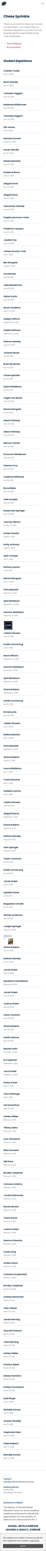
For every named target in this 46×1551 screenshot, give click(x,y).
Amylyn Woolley (12, 1420)
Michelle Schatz (12, 1409)
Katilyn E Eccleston (14, 1387)
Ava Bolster (10, 273)
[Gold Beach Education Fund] (4, 3)
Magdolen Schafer (14, 903)
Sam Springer (11, 847)
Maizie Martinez (12, 160)
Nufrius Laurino (12, 567)
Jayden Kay (10, 239)
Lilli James (9, 127)
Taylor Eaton (10, 1217)
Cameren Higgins (13, 93)
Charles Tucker (12, 70)
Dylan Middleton (14, 43)
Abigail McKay (11, 813)
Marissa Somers (12, 138)
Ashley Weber (11, 1116)
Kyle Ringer (10, 1398)
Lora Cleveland (12, 1138)
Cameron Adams (13, 1184)
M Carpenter (10, 1059)
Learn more (34, 1540)
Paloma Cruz (11, 465)
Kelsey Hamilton (12, 1375)
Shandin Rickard (12, 1330)
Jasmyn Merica (12, 521)
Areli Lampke (10, 499)
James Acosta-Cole (15, 251)
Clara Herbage (12, 1093)
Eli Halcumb (10, 711)
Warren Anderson (13, 914)
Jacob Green (11, 881)
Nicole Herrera (11, 1206)
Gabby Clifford (12, 318)
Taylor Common (12, 858)
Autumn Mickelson (14, 612)
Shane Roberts (11, 689)
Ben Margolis (11, 262)
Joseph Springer (12, 926)
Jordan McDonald (13, 1195)
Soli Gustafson (12, 1105)
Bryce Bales (10, 488)
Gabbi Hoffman (12, 330)
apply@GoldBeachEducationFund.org (19, 1482)
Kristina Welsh (11, 1364)
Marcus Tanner (12, 442)
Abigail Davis (11, 183)
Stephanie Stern (12, 1432)
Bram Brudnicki (14, 47)
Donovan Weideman (15, 454)
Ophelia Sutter (11, 892)
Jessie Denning (12, 1319)
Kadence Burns (12, 172)
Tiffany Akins (11, 1127)
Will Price (8, 1161)
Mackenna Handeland (16, 980)
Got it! (23, 1546)
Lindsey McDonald (13, 1296)
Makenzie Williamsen (15, 104)
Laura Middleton (12, 768)
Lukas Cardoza (12, 1014)
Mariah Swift (10, 1048)
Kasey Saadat (11, 533)
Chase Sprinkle (12, 375)
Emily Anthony (11, 544)
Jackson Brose (11, 352)
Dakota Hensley (12, 341)
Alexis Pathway (12, 420)
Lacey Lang (10, 1251)
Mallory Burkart (12, 734)
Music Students (12, 307)
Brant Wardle (11, 82)
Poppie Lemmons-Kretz (16, 217)
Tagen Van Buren (13, 397)
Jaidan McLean (12, 633)
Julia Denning (11, 1341)
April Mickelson (12, 600)
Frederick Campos (13, 228)
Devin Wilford (11, 655)
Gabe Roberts (11, 1443)
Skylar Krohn (10, 296)
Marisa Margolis (12, 409)
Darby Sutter (10, 1082)
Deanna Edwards (13, 1240)
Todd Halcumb (12, 779)
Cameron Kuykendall (15, 1274)
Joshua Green (11, 1003)
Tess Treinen (10, 1308)
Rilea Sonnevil (11, 1150)
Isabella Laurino (12, 790)
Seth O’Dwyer (11, 555)
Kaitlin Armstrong (13, 644)
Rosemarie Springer (14, 510)
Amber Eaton (11, 1262)
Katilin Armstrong (13, 700)
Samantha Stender (14, 206)
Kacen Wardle (11, 149)
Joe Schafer (10, 1071)
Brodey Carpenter (13, 1172)
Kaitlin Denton (11, 1037)
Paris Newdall (11, 589)
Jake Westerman (13, 285)
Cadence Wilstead (14, 476)
